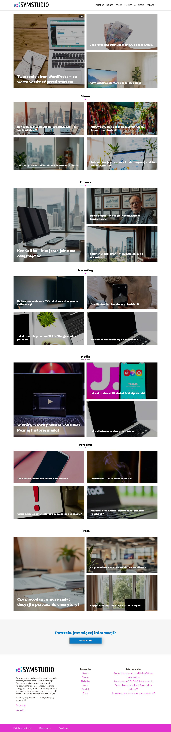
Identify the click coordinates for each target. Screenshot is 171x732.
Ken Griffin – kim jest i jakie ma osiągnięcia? (46, 253)
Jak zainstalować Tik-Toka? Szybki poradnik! (117, 393)
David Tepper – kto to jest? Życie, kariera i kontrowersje (115, 217)
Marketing (130, 5)
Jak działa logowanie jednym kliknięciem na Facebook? (117, 512)
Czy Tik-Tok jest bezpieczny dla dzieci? (115, 304)
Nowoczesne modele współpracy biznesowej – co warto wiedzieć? (47, 128)
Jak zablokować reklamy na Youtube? (113, 431)
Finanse (100, 5)
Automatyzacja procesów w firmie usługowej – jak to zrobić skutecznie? (123, 164)
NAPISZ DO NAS (85, 640)
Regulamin (63, 727)
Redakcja (21, 705)
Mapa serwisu (45, 727)
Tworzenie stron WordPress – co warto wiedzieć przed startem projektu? (47, 79)
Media (141, 5)
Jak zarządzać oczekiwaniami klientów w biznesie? (48, 165)
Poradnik (151, 5)
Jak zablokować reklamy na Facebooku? (115, 339)
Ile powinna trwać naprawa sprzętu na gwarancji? (133, 693)
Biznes (110, 5)
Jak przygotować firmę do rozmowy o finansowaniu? (121, 44)
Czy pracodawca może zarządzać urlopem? (116, 605)
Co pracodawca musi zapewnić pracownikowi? (118, 567)
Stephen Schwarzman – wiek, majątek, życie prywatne (116, 255)
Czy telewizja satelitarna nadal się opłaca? (116, 82)
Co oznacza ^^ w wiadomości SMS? (111, 478)
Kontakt (20, 710)
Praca (119, 5)
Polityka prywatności (22, 727)
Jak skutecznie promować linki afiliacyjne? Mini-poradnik (46, 338)
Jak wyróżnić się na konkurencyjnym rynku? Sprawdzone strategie (117, 128)
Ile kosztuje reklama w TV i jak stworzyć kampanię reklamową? (47, 302)
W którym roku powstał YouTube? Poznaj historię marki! (48, 428)
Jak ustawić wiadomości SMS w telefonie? (42, 478)
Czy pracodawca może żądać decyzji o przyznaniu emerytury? (48, 602)
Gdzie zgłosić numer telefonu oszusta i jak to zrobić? (49, 513)
